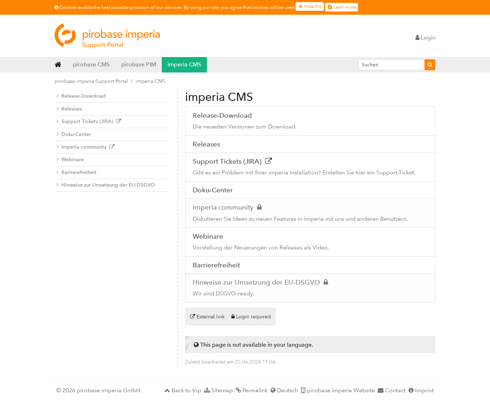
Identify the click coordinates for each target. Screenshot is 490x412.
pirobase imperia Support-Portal (91, 81)
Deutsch (286, 390)
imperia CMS (184, 64)
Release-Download (83, 96)
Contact (394, 390)
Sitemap (221, 390)
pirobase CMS (91, 64)
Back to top (185, 390)
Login (427, 37)
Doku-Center (76, 134)
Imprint (424, 390)
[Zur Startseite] (107, 35)
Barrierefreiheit (78, 172)
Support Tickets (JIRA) (88, 121)
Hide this (312, 6)
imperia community (85, 147)
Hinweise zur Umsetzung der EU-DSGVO (108, 185)
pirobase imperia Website (340, 390)
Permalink (254, 390)
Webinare (72, 159)
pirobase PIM (138, 64)
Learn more (344, 7)
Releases (71, 109)
